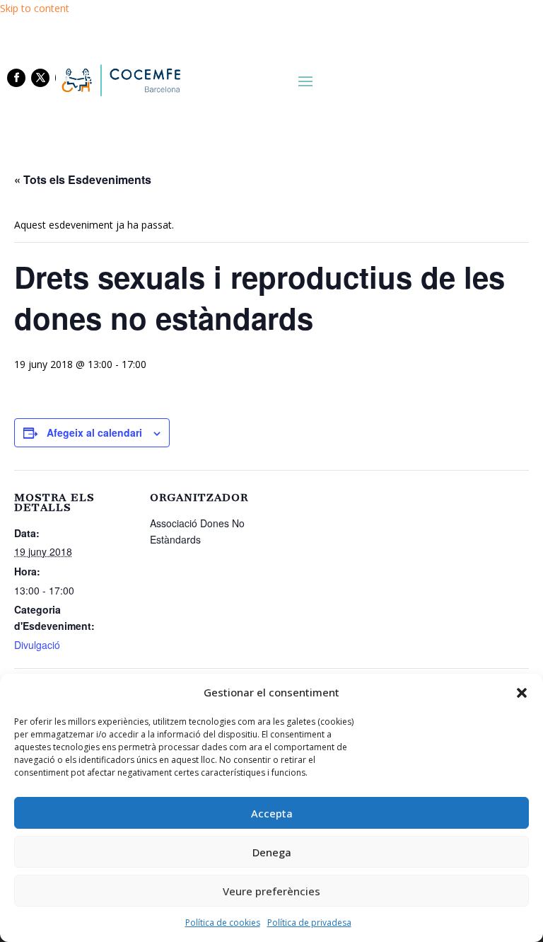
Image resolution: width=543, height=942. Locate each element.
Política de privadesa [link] (309, 923)
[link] (120, 79)
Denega (271, 852)
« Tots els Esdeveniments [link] (82, 179)
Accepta (272, 813)
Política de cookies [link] (222, 923)
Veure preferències (271, 891)
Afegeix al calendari (94, 432)
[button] (522, 693)
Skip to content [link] (34, 8)
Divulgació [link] (37, 645)
